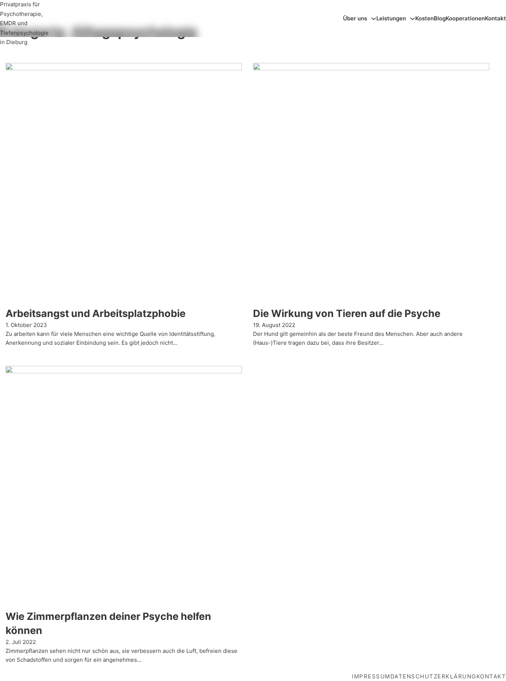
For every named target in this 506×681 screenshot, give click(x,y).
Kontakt (495, 18)
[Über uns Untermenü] (373, 18)
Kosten (424, 18)
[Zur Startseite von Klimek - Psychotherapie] (24, 17)
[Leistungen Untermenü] (412, 18)
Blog (440, 18)
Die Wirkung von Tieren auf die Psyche (346, 313)
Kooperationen (465, 18)
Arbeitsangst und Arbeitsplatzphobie (96, 313)
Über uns (355, 18)
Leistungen (391, 18)
